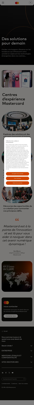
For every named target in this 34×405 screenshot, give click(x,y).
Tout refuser (17, 178)
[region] (17, 162)
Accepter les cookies (17, 173)
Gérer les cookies (17, 183)
